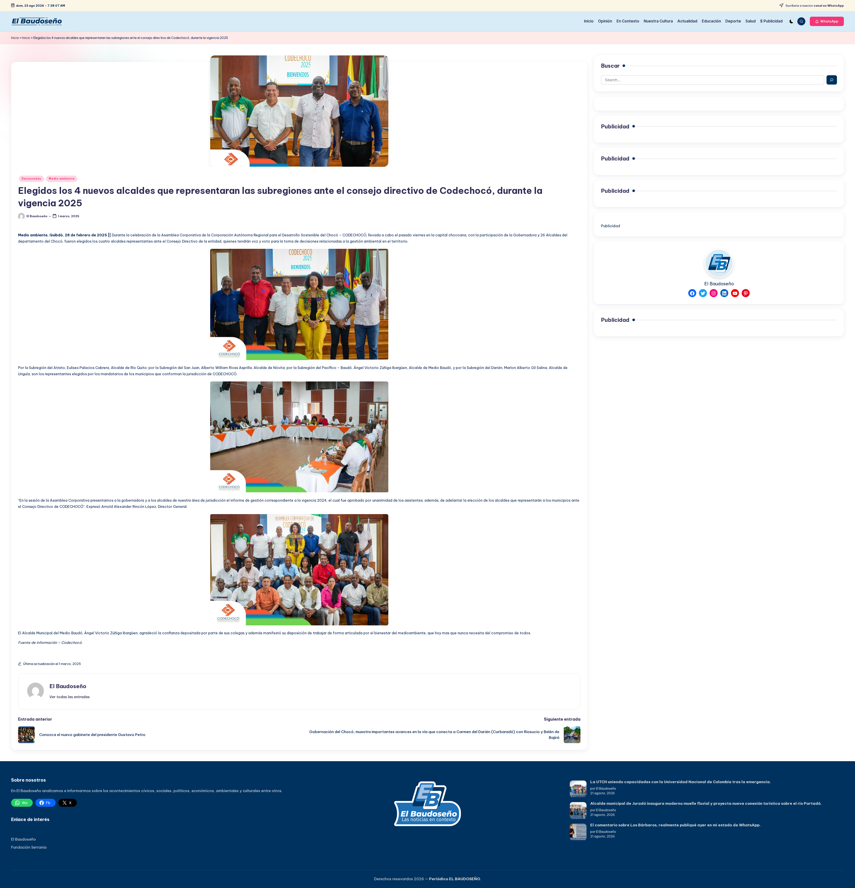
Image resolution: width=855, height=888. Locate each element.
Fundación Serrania (29, 847)
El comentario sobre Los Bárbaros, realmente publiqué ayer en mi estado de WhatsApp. (675, 825)
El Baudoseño (67, 686)
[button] (827, 21)
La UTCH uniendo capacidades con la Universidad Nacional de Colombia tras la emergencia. (680, 781)
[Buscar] (831, 80)
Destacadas (31, 178)
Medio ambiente (62, 178)
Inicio (15, 38)
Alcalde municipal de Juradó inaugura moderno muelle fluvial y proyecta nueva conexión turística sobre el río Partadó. (706, 803)
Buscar (610, 65)
